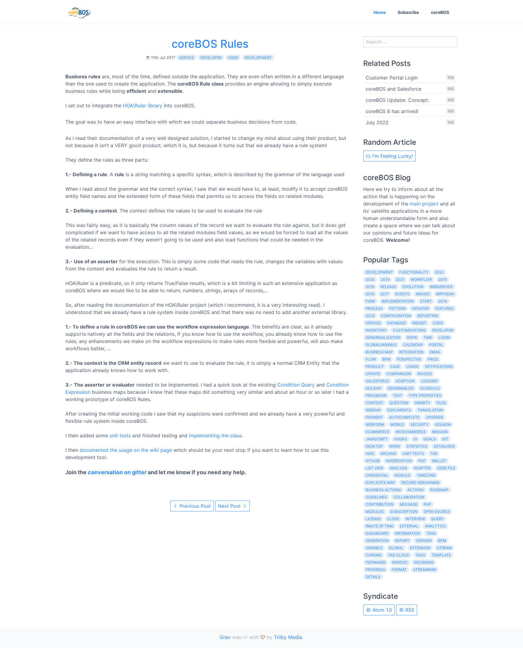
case (395, 366)
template (441, 555)
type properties (425, 395)
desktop (374, 446)
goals (429, 439)
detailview (444, 446)
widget (419, 323)
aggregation (399, 460)
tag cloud (398, 555)
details (373, 577)
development (258, 57)
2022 (439, 272)
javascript (377, 439)
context (374, 402)
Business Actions (383, 490)
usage (412, 366)
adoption (405, 381)
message (408, 504)
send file (446, 468)
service (186, 57)
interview (415, 519)
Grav (225, 637)
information (407, 533)
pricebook (376, 395)
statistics (416, 446)
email (435, 352)
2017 (384, 294)
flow (371, 359)
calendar (413, 344)
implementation (398, 301)
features (444, 308)
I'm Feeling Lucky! (392, 156)
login (444, 337)
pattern (397, 308)
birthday (445, 294)
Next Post (230, 506)
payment (374, 417)
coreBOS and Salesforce (393, 89)
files (441, 402)
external (409, 526)
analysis (398, 468)
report (402, 540)
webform (375, 424)
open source (437, 511)
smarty (422, 402)
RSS (409, 610)
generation (377, 540)
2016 (370, 294)
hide (370, 453)
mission (440, 431)
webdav (373, 410)
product (375, 366)
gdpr (412, 337)
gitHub (373, 460)
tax (433, 453)
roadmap (439, 490)
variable (374, 548)
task (431, 533)
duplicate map (380, 482)
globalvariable (381, 344)
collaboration (408, 497)
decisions (424, 562)
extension (420, 548)
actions (415, 490)
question (399, 402)
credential (377, 475)
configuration (396, 315)
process (374, 308)
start (426, 301)
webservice (441, 286)
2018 (370, 286)
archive (388, 453)
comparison (398, 373)
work (394, 446)
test (397, 395)
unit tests (120, 436)
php (427, 504)
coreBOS (440, 12)
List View (374, 468)
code (233, 57)
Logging (429, 381)
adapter (422, 468)
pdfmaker (376, 562)
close (393, 519)
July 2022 (377, 122)
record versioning (420, 482)
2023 (370, 315)
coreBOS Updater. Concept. (397, 100)
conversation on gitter (117, 472)
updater (420, 308)
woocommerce (411, 431)
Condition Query (296, 385)
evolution (413, 286)
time (427, 337)
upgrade (434, 417)
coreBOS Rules (210, 43)
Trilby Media (288, 637)
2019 (385, 279)
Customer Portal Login (392, 78)
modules (375, 511)
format (399, 569)
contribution (379, 504)
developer (211, 57)
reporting (427, 315)
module (402, 475)
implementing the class (215, 436)
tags (420, 555)
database (396, 323)
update (373, 373)
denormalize (401, 388)
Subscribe (408, 12)
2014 (442, 301)
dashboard (377, 533)
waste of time (379, 526)
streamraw (424, 569)
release (388, 286)
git (445, 439)
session (443, 424)
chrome (374, 555)
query (437, 519)
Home (379, 12)
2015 (442, 279)
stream (444, 548)
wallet (439, 460)
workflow (421, 279)
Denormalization (383, 337)
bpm (386, 359)
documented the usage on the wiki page (126, 450)
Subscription (403, 511)
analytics (435, 526)
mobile (397, 424)
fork (370, 301)
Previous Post (194, 506)
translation (430, 410)
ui (415, 439)
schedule (430, 388)
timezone (426, 475)
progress (375, 569)
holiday (373, 388)
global (396, 548)
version (424, 540)
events (402, 294)
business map (379, 352)
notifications (439, 366)
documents (399, 410)
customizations (409, 330)
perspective (409, 359)
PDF (422, 460)
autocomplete (404, 417)
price (433, 359)
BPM (442, 540)
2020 (370, 279)
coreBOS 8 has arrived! (392, 111)
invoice (424, 373)
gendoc (400, 562)
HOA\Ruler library (142, 105)
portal (436, 344)
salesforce (377, 381)
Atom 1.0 (381, 610)
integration (411, 352)
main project (424, 204)
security (419, 424)
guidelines (376, 497)
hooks (400, 439)
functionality (414, 272)
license (373, 519)
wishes (423, 294)
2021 (400, 279)
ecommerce (377, 431)
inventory (376, 330)
